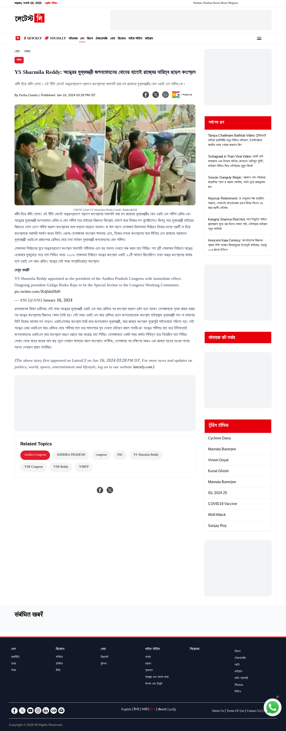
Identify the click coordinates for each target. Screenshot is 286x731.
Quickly (34, 38)
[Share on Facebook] (100, 490)
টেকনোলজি (101, 39)
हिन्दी (136, 709)
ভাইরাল (149, 39)
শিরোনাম (194, 649)
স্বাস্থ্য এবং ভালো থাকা (157, 677)
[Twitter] (22, 710)
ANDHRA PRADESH (71, 455)
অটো (237, 665)
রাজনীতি (15, 657)
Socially (58, 38)
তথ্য (13, 664)
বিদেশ (90, 39)
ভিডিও (238, 691)
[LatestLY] (29, 21)
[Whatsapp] (165, 94)
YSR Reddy (60, 467)
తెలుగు (162, 709)
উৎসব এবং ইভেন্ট (153, 684)
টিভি (58, 670)
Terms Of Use (235, 711)
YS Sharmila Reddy (146, 455)
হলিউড (59, 664)
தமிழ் (172, 709)
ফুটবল (104, 664)
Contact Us (254, 711)
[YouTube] (30, 710)
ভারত (27, 52)
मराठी (144, 709)
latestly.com (142, 367)
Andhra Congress (35, 455)
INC (120, 455)
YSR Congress (33, 467)
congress (101, 455)
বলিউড (59, 657)
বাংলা (152, 709)
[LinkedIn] (45, 710)
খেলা (112, 39)
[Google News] (53, 710)
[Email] (61, 710)
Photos (239, 685)
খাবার (148, 657)
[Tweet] (110, 490)
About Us (218, 711)
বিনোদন (122, 39)
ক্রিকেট (104, 657)
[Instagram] (38, 710)
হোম (17, 52)
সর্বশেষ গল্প (216, 123)
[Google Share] (183, 97)
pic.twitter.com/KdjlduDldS (38, 292)
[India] (259, 39)
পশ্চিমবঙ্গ (73, 39)
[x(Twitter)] (155, 94)
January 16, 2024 (57, 301)
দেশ (82, 39)
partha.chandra (28, 95)
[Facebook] (146, 94)
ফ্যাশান (149, 670)
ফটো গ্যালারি (241, 678)
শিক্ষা (13, 670)
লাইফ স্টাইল (135, 39)
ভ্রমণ (148, 664)
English (126, 709)
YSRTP (84, 467)
